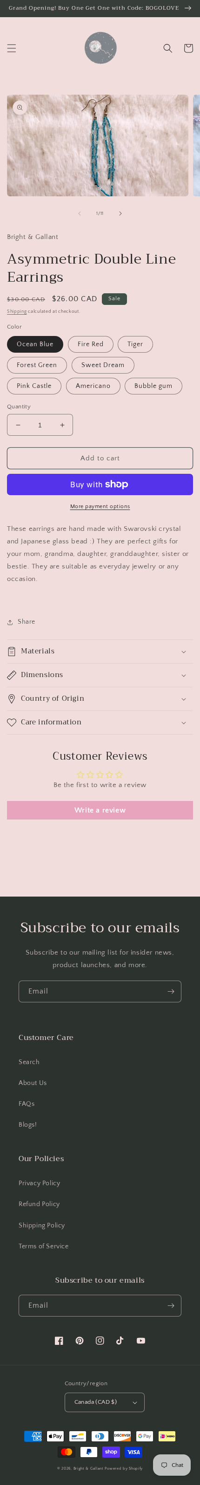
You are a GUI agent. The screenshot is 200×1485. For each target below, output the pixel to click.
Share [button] (26, 622)
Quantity (19, 406)
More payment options (100, 507)
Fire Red (91, 344)
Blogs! (28, 1125)
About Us (33, 1083)
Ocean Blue (35, 344)
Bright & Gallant (88, 1468)
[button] (11, 48)
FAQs (26, 1104)
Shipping (17, 311)
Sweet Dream (103, 365)
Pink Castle (34, 386)
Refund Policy (39, 1204)
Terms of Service (44, 1246)
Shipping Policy (42, 1225)
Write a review (100, 810)
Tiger (135, 344)
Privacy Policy (39, 1183)
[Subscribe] (170, 991)
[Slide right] (120, 213)
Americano (93, 386)
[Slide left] (79, 213)
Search (29, 1062)
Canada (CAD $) (95, 1402)
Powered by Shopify (124, 1468)
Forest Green (37, 365)
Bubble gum (153, 386)
